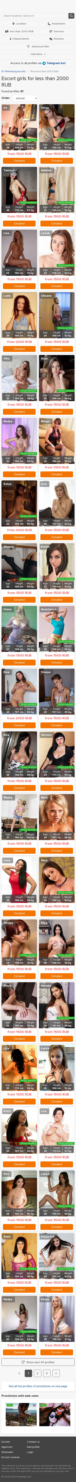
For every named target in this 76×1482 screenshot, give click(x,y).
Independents (21, 38)
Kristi (7, 1111)
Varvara (46, 735)
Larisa (45, 1048)
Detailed (19, 161)
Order (5, 98)
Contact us (33, 1441)
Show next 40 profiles (40, 1362)
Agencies (7, 1446)
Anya (7, 1236)
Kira (6, 1174)
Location (21, 23)
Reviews (59, 38)
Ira (5, 108)
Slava (7, 986)
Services (59, 31)
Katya (7, 484)
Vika (7, 358)
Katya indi (48, 1236)
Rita (6, 735)
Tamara (9, 170)
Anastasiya (48, 609)
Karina (45, 547)
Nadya (8, 421)
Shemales (7, 1452)
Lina (44, 484)
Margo (45, 421)
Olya (44, 923)
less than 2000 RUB (22, 31)
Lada (7, 296)
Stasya (45, 672)
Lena (7, 860)
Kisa (6, 672)
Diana (7, 609)
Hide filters (37, 54)
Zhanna (9, 547)
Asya (44, 358)
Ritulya (8, 923)
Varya (45, 108)
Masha (8, 797)
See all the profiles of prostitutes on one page (38, 1386)
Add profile (33, 1446)
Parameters (58, 23)
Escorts (5, 1441)
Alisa (44, 797)
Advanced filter (40, 46)
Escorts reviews (10, 1457)
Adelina (46, 170)
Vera (44, 860)
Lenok (45, 233)
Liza (6, 233)
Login (30, 1452)
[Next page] (56, 1373)
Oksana (46, 296)
